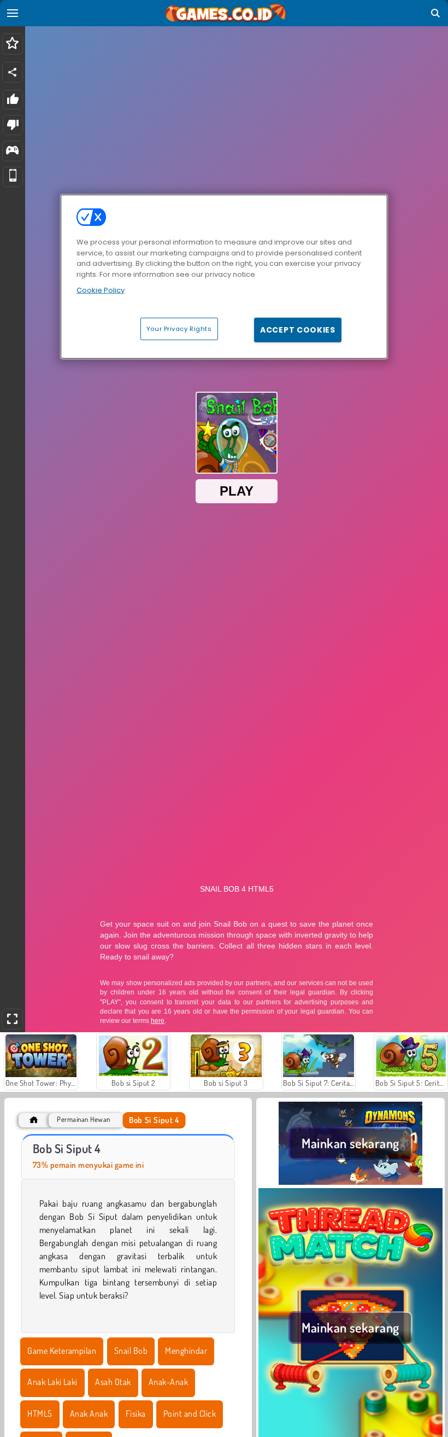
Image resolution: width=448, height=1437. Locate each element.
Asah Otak (113, 1381)
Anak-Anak (168, 1381)
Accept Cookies (297, 329)
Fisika (136, 1413)
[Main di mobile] (13, 177)
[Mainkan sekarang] (350, 1181)
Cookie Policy (100, 290)
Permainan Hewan (83, 1119)
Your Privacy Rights (179, 328)
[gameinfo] (12, 151)
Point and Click (189, 1413)
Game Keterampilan (61, 1350)
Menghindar (186, 1350)
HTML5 (39, 1413)
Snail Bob (131, 1350)
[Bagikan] (12, 72)
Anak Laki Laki (52, 1381)
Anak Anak (89, 1413)
